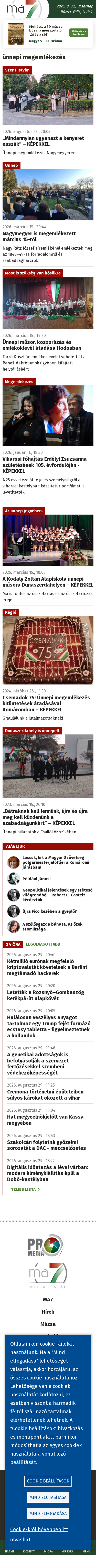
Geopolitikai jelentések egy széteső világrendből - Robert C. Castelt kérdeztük (57, 895)
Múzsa (48, 1324)
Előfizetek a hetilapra (79, 32)
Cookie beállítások (48, 1481)
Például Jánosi (37, 878)
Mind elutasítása (48, 1497)
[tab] (13, 944)
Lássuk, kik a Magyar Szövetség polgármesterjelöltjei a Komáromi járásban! (56, 862)
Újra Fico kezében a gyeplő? (50, 911)
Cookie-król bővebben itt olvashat (39, 1534)
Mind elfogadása (48, 1513)
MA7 (48, 1299)
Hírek (48, 1312)
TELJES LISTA (23, 1189)
